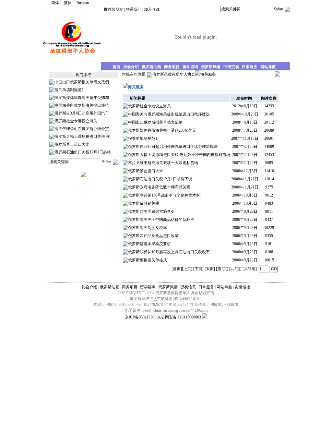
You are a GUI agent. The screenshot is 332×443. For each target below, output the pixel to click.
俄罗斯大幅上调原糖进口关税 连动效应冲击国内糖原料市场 (179, 154)
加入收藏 (152, 9)
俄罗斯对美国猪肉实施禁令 (151, 211)
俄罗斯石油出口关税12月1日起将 (82, 152)
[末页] (210, 269)
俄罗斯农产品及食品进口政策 (153, 235)
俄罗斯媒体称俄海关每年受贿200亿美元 (162, 130)
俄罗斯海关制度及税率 (147, 227)
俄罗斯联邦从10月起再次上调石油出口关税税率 (169, 252)
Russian (83, 3)
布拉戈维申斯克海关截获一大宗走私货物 (163, 163)
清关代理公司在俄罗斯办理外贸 (81, 128)
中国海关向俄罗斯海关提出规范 (81, 105)
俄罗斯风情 (168, 287)
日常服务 (206, 287)
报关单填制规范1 (69, 90)
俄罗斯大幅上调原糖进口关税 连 (82, 136)
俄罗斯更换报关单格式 (147, 260)
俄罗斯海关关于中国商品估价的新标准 (161, 219)
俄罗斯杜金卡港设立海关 (75, 121)
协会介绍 (89, 287)
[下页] (198, 269)
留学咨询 (148, 287)
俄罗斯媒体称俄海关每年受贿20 (81, 97)
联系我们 (133, 9)
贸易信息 (188, 287)
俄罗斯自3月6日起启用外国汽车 (81, 113)
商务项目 (129, 287)
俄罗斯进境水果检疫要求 (149, 244)
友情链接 (242, 287)
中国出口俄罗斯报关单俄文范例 (81, 82)
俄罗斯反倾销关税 (143, 203)
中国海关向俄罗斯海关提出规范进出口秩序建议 (169, 114)
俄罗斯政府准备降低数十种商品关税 (159, 187)
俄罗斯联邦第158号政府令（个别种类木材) (164, 195)
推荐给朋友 (113, 9)
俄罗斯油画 (109, 287)
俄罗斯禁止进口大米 (71, 144)
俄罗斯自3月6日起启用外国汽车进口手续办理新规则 (173, 146)
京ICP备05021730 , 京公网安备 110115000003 (163, 317)
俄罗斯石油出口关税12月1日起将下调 (160, 179)
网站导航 (224, 287)
